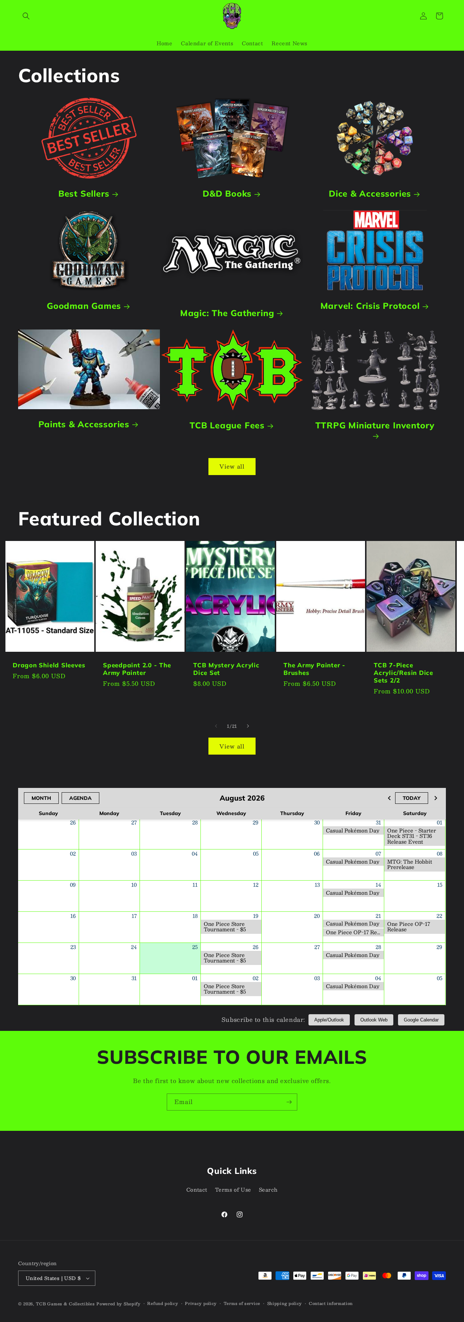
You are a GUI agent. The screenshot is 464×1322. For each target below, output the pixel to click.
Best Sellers (83, 193)
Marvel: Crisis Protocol (370, 306)
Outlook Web (374, 1020)
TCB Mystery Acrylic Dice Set (226, 669)
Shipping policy (284, 1303)
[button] (26, 16)
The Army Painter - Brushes (314, 669)
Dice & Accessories (370, 193)
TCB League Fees (227, 425)
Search (268, 1189)
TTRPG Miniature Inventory (375, 425)
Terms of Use (233, 1189)
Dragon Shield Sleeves (49, 665)
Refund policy (162, 1303)
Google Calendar (421, 1020)
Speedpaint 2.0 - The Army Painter (137, 669)
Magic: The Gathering (227, 313)
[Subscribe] (289, 1102)
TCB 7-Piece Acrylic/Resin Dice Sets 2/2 (403, 673)
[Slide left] (216, 726)
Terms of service (242, 1303)
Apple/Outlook (329, 1020)
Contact (196, 1189)
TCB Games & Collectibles (65, 1303)
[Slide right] (248, 726)
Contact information (331, 1303)
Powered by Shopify (118, 1303)
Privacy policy (201, 1303)
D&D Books (227, 193)
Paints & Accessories (83, 424)
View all (232, 466)
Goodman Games (84, 306)
